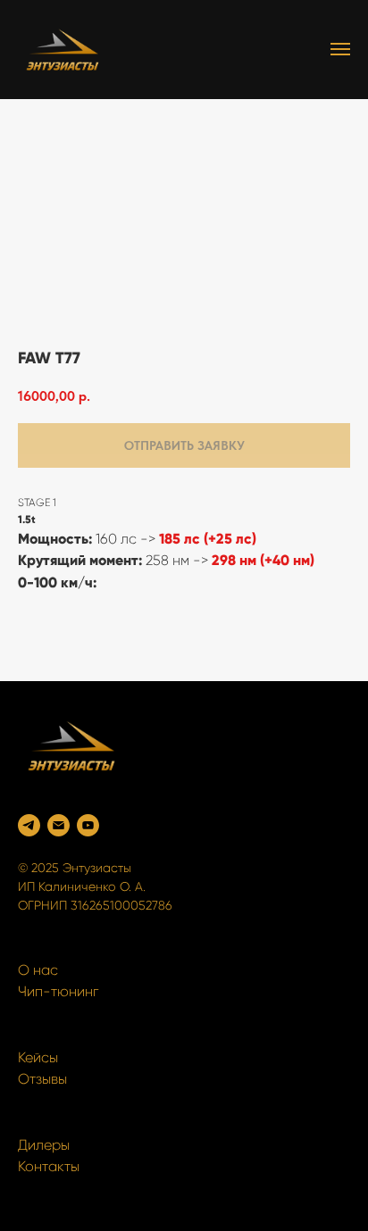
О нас (38, 969)
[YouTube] (88, 825)
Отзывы (42, 1078)
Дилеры (44, 1144)
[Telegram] (29, 825)
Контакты (48, 1166)
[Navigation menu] (340, 49)
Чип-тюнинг (58, 991)
